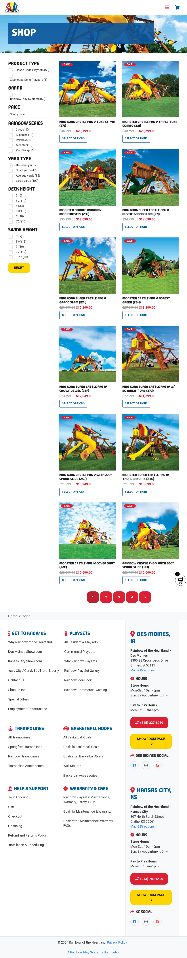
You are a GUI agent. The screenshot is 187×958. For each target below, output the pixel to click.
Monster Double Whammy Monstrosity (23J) (80, 212)
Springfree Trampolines (25, 747)
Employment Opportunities (27, 709)
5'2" (21, 201)
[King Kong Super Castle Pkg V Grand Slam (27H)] (87, 240)
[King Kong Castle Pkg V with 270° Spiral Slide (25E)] (87, 416)
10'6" (22, 257)
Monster (24, 145)
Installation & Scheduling (26, 845)
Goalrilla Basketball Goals (81, 747)
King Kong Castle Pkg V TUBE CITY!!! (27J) (87, 124)
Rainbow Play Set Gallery (82, 671)
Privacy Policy (117, 942)
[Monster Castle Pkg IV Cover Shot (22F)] (87, 505)
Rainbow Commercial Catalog (85, 690)
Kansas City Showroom (25, 661)
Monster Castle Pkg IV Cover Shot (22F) (87, 565)
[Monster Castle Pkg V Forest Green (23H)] (150, 240)
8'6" (21, 241)
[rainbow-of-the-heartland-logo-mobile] (12, 7)
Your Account (18, 797)
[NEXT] (145, 597)
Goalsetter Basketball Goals (83, 756)
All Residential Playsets (81, 642)
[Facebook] (134, 765)
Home (12, 616)
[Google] (157, 765)
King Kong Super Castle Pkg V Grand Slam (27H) (82, 300)
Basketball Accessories (80, 775)
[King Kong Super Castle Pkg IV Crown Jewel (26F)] (87, 328)
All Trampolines (19, 737)
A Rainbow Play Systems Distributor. (93, 952)
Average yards (28, 175)
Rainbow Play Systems (27, 99)
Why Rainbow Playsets (80, 661)
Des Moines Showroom (25, 652)
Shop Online (17, 690)
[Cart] (177, 7)
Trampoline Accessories (26, 766)
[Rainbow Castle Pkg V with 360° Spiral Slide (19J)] (150, 505)
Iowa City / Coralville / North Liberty (33, 671)
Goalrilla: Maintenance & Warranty (87, 811)
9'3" (21, 252)
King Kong (25, 150)
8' (19, 236)
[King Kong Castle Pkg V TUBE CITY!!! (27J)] (87, 63)
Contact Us (16, 680)
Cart (11, 807)
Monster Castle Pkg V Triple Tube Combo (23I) (149, 124)
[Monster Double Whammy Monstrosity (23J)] (87, 152)
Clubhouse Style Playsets (28, 79)
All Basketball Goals (77, 737)
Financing (15, 826)
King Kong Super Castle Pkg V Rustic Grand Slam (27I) (145, 212)
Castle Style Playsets (32, 70)
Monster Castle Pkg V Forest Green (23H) (146, 300)
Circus (23, 129)
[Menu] (167, 7)
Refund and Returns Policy (27, 835)
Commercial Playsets (79, 652)
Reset (19, 268)
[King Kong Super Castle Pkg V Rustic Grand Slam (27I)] (150, 152)
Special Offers (18, 699)
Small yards (26, 170)
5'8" (21, 211)
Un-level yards (26, 165)
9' (20, 246)
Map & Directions (142, 670)
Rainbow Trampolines (23, 756)
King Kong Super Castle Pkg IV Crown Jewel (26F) (83, 388)
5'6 (20, 206)
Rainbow (24, 140)
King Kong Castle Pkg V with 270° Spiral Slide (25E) (85, 477)
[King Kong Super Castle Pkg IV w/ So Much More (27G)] (150, 328)
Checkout (15, 816)
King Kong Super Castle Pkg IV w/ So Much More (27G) (148, 388)
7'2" (21, 221)
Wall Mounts (72, 766)
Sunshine (24, 135)
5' (19, 195)
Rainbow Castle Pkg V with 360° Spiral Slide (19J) (148, 565)
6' (20, 216)
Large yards (27, 180)
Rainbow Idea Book (78, 680)
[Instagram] (146, 765)
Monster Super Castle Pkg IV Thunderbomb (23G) (145, 477)
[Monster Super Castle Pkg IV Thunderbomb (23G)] (150, 416)
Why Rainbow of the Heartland (30, 642)
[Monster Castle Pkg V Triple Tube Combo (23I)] (150, 63)
